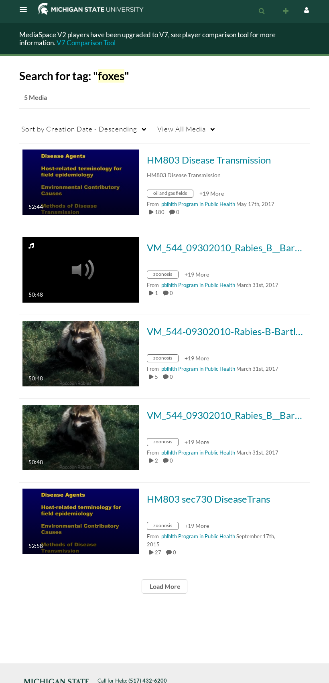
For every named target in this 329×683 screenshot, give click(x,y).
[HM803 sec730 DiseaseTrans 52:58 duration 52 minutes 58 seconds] (80, 520)
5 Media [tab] (35, 97)
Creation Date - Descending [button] (79, 129)
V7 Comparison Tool (86, 42)
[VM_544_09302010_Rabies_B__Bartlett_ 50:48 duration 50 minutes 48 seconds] (80, 269)
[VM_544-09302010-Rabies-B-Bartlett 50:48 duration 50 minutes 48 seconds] (80, 353)
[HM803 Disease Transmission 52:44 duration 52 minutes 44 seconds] (80, 181)
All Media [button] (181, 129)
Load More (164, 586)
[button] (25, 9)
